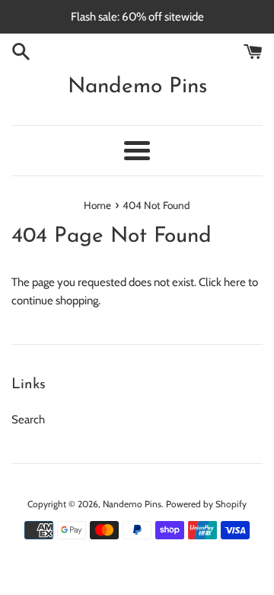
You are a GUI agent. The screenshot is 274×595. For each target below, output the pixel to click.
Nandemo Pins (137, 87)
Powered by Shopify (206, 504)
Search (28, 419)
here (235, 282)
